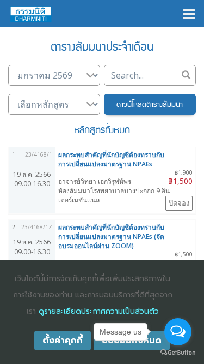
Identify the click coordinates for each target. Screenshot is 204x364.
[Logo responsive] (31, 14)
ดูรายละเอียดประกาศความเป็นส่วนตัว (99, 311)
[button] (150, 104)
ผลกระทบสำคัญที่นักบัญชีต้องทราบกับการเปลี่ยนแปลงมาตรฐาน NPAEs (111, 159)
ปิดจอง (179, 203)
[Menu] (189, 13)
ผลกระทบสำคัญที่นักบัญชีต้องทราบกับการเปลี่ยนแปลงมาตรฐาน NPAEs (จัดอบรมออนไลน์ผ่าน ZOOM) (111, 236)
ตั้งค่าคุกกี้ (62, 340)
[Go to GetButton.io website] (177, 352)
